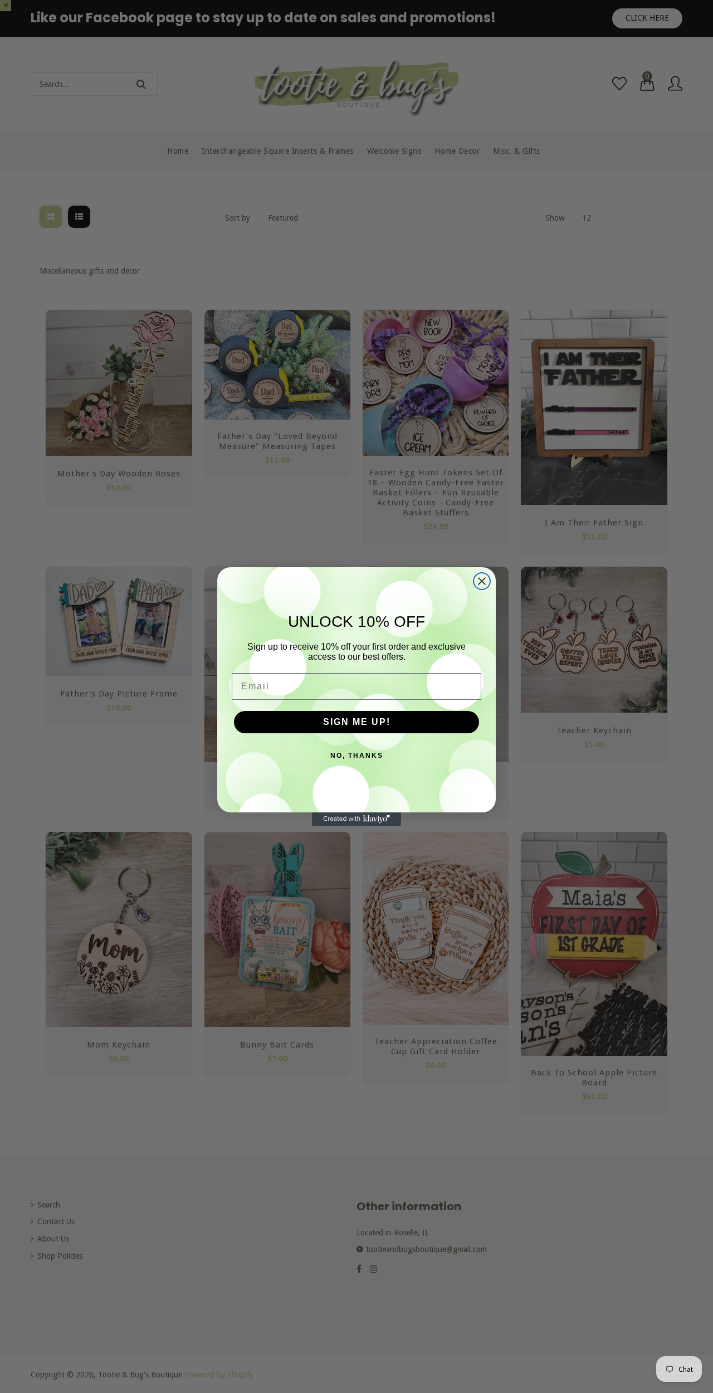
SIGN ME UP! (356, 722)
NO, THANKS (356, 755)
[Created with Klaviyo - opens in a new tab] (356, 819)
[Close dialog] (481, 581)
